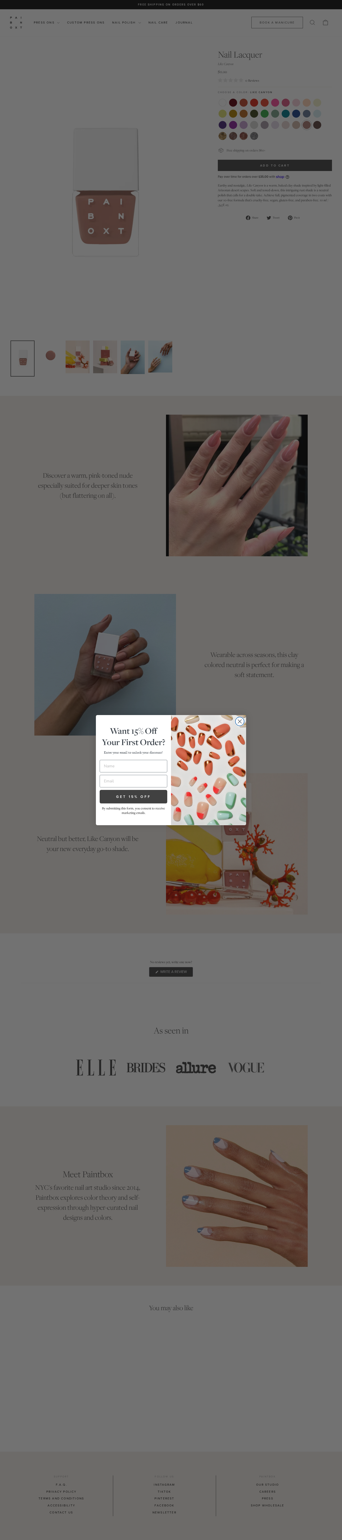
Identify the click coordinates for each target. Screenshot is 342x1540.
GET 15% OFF (133, 796)
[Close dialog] (239, 721)
